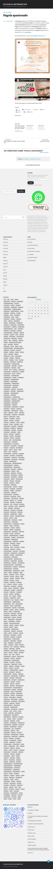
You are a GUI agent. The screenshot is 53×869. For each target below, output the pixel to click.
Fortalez (10, 508)
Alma (11, 315)
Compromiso (7, 383)
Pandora (22, 646)
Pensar (14, 656)
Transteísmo (16, 769)
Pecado (17, 654)
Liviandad (19, 592)
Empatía (6, 461)
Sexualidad (7, 732)
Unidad (6, 777)
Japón (10, 572)
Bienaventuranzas (18, 348)
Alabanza (6, 313)
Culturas (6, 422)
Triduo (11, 773)
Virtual (17, 789)
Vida (20, 787)
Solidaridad (13, 740)
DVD (10, 451)
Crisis (16, 412)
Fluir (16, 506)
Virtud (22, 789)
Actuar (12, 305)
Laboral (6, 578)
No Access (5, 239)
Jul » (32, 318)
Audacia (22, 334)
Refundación (19, 695)
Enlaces (5, 282)
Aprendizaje (21, 326)
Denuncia (14, 426)
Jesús (21, 572)
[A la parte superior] (48, 861)
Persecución (7, 660)
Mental (12, 609)
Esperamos (6, 484)
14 (32, 310)
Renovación (7, 701)
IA (10, 545)
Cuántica (12, 422)
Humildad (12, 543)
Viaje (16, 787)
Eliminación (7, 459)
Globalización (7, 523)
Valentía (19, 781)
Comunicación (7, 385)
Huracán (6, 545)
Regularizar (12, 697)
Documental (19, 447)
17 (41, 310)
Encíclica (13, 469)
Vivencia (6, 791)
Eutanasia (18, 490)
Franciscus (13, 512)
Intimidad (15, 568)
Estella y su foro (31, 842)
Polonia (11, 668)
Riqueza (6, 711)
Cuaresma (12, 418)
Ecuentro (12, 455)
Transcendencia (8, 763)
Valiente (6, 783)
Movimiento (12, 621)
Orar (5, 642)
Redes (12, 691)
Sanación (6, 720)
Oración (19, 640)
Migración (6, 613)
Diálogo (6, 447)
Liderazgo (15, 588)
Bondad (6, 352)
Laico (22, 578)
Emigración (14, 459)
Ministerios (14, 615)
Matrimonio (18, 605)
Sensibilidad (13, 726)
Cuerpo (6, 420)
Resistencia (21, 701)
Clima (13, 373)
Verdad (11, 787)
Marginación (19, 603)
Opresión (6, 640)
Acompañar (20, 301)
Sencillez (21, 724)
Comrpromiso (15, 383)
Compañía (6, 381)
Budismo (12, 352)
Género (18, 527)
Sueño (5, 746)
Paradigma (12, 648)
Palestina (6, 646)
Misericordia (7, 617)
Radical (18, 683)
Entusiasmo (14, 475)
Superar (22, 746)
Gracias (6, 525)
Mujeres (6, 623)
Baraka (6, 342)
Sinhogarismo (14, 734)
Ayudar (20, 338)
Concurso (6, 391)
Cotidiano (6, 408)
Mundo (11, 625)
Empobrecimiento (17, 463)
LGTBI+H (15, 584)
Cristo (5, 416)
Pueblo (18, 681)
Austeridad (12, 336)
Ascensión (12, 330)
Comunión (14, 387)
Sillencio (19, 732)
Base (5, 344)
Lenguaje (6, 582)
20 (29, 313)
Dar (21, 424)
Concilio (13, 389)
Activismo (6, 305)
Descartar (6, 432)
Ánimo (10, 798)
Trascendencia (7, 771)
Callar (22, 352)
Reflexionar (18, 691)
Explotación (15, 498)
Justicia (22, 574)
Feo (11, 504)
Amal (13, 317)
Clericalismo (7, 373)
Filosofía (11, 506)
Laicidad (17, 578)
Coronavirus (7, 406)
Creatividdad (15, 410)
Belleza (16, 344)
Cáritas (6, 424)
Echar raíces (30, 852)
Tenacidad (21, 750)
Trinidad (16, 773)
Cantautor (7, 356)
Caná (12, 356)
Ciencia (6, 369)
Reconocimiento (17, 687)
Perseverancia (15, 660)
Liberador (13, 586)
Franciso (20, 512)
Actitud (17, 303)
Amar (17, 317)
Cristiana (21, 412)
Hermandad (17, 529)
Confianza (6, 393)
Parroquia (6, 650)
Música (11, 627)
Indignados (21, 553)
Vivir (11, 791)
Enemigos (20, 469)
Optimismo (13, 640)
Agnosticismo (7, 309)
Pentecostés (20, 656)
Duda (20, 449)
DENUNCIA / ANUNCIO (34, 251)
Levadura (19, 582)
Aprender (14, 326)
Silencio (13, 732)
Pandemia (16, 646)
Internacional (7, 566)
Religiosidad (14, 699)
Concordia (20, 389)
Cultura (17, 420)
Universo (6, 779)
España (17, 482)
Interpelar (21, 566)
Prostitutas (7, 679)
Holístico (17, 533)
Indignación (14, 553)
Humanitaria (14, 539)
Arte (15, 328)
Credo (21, 410)
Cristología (12, 416)
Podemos (17, 666)
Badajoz (21, 340)
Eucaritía (6, 490)
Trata (23, 771)
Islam (22, 570)
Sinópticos (14, 736)
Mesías (5, 611)
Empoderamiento (8, 465)
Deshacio (11, 434)
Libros (10, 588)
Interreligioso (8, 568)
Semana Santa (7, 724)
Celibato (20, 365)
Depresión (20, 426)
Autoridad (14, 338)
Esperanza (13, 484)
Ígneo (19, 798)
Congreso (13, 395)
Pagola (4, 257)
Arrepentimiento (8, 328)
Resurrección (14, 707)
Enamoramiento (8, 467)
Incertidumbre (7, 551)
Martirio (6, 605)
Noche (10, 633)
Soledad (6, 740)
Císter (11, 424)
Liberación (6, 586)
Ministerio (6, 615)
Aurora (6, 336)
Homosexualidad (14, 535)
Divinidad (20, 445)
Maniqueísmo (7, 603)
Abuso (16, 299)
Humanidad (7, 539)
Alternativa (7, 317)
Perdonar (6, 658)
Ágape (5, 798)
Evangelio (13, 492)
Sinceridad (6, 734)
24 (41, 313)
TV (4, 288)
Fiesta (5, 506)
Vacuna (13, 781)
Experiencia (7, 498)
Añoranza (14, 340)
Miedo (10, 611)
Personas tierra (31, 829)
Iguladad (12, 549)
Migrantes (13, 613)
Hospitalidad (20, 537)
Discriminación (8, 443)
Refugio (13, 695)
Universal (11, 777)
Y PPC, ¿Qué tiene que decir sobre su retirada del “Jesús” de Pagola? (20, 127)
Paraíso (18, 648)
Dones (15, 449)
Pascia (5, 652)
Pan (11, 646)
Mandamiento (7, 601)
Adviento (20, 307)
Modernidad (11, 619)
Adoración (6, 307)
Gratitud (16, 525)
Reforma (13, 693)
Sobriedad (21, 736)
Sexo (18, 730)
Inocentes (6, 560)
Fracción (13, 510)
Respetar (12, 703)
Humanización (7, 541)
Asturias (6, 334)
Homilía (6, 535)
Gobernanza (16, 523)
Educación (14, 457)
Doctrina (12, 447)
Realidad (12, 685)
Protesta (14, 679)
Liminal (22, 588)
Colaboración (15, 375)
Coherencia (7, 375)
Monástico (18, 619)
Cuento (18, 418)
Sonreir (20, 740)
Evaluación (7, 492)
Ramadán (6, 685)
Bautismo (10, 344)
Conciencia (7, 389)
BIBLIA (30, 242)
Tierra (5, 759)
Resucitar (6, 707)
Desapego (19, 428)
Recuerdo (20, 689)
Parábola (22, 650)
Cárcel (22, 422)
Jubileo (6, 574)
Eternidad (12, 488)
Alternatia (17, 315)
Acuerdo (18, 305)
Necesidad (19, 631)
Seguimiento (21, 722)
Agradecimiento (15, 311)
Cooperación (7, 404)
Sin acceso (5, 260)
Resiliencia (14, 701)
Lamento (6, 580)
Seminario (14, 724)
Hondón (22, 535)
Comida (14, 377)
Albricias (12, 313)
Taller (5, 750)
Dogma (5, 449)
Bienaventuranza (8, 348)
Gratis (11, 525)
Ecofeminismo (7, 453)
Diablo (11, 436)
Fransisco (6, 514)
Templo (16, 750)
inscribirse (22, 32)
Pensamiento (7, 656)
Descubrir (13, 432)
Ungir (22, 775)
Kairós (17, 576)
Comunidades (7, 387)
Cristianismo (7, 414)
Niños (5, 633)
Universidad (19, 777)
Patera (5, 654)
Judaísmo (11, 574)
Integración (7, 562)
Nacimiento (7, 629)
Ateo (17, 334)
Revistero (5, 279)
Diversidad (13, 445)
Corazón (14, 404)
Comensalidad (7, 377)
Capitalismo (18, 356)
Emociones (21, 459)
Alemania (6, 315)
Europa (12, 490)
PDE (13, 654)
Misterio (19, 617)
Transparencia (7, 769)
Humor (18, 543)
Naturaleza (7, 631)
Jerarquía (15, 572)
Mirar (20, 615)
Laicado (12, 578)
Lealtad (12, 580)
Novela (21, 633)
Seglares (6, 722)
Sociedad (11, 738)
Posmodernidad (14, 670)
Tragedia (18, 761)
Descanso (20, 430)
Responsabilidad (8, 705)
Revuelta (21, 709)
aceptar (30, 182)
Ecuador (6, 455)
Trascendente (16, 771)
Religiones (6, 699)
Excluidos (6, 496)
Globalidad (15, 521)
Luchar (6, 594)
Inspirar (20, 560)
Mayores (14, 607)
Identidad (6, 547)
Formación (21, 506)
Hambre (11, 529)
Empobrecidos (7, 463)
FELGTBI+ (20, 500)
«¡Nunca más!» (41, 125)
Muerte (18, 621)
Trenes (5, 773)
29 (35, 316)
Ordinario (10, 642)
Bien (21, 346)
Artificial (20, 328)
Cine (10, 369)
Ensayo (13, 471)
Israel (5, 572)
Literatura (19, 590)
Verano (6, 787)
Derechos (6, 428)
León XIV (9, 584)
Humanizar (15, 541)
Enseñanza (6, 473)
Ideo (12, 547)
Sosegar (19, 742)
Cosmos (22, 406)
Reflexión (6, 693)
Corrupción (15, 406)
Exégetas (6, 500)
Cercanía (13, 367)
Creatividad (7, 410)
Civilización (7, 371)
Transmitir (17, 767)
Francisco (6, 512)
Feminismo (19, 502)
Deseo (19, 432)
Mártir (16, 625)
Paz (10, 654)
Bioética (19, 350)
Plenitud (18, 662)
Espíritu (15, 486)
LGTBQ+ (20, 584)
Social (5, 738)
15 (35, 310)
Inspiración (14, 560)
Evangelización (8, 494)
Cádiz (18, 422)
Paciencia (11, 644)
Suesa (22, 744)
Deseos (5, 434)
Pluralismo (14, 664)
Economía (21, 453)
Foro (5, 508)
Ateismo (12, 334)
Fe (15, 500)
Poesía (5, 668)
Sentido (20, 726)
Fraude (20, 514)
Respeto (18, 703)
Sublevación (16, 744)
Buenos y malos (31, 836)
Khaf (22, 576)
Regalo (6, 697)
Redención (6, 691)
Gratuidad (6, 527)
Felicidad (6, 502)
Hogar (11, 533)
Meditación (21, 607)
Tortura (18, 759)
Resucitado (17, 705)
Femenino (12, 502)
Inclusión (22, 551)
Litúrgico (12, 592)
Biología (13, 350)
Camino (16, 354)
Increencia (6, 553)
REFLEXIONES (32, 260)
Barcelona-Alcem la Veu (15, 342)
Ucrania (12, 775)
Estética (6, 488)
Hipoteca (21, 531)
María (11, 605)
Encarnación (17, 467)
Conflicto (6, 395)
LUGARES (31, 254)
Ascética (19, 330)
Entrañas (13, 473)
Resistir (6, 703)
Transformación (8, 765)
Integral (14, 562)
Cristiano (14, 414)
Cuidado (11, 420)
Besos (12, 346)
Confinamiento (14, 393)
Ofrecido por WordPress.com (10, 866)
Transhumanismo (8, 767)
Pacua (16, 644)
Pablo (5, 644)
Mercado (22, 609)
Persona (6, 662)
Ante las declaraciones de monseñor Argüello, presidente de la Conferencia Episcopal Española (38, 849)
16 (38, 310)
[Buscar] (23, 217)
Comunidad (15, 385)
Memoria (6, 609)
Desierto (17, 434)
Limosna (13, 590)
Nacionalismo (14, 629)
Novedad (15, 633)
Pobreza (11, 666)
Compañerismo (14, 379)
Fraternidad (14, 514)
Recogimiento (19, 685)
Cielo (19, 367)
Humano (22, 541)
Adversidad (14, 307)
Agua (22, 311)
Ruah (19, 711)
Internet (15, 566)
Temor (10, 750)
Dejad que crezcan (32, 833)
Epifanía (21, 475)
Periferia (18, 658)
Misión (14, 617)
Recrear (14, 689)
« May (28, 318)
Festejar (16, 504)
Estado (20, 486)
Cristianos (21, 414)
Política (17, 668)
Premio (21, 670)
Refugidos (6, 695)
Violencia (11, 789)
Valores (19, 783)
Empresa (16, 465)
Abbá (12, 299)
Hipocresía (15, 531)
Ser (13, 728)
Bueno (17, 352)
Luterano (17, 594)
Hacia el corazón (31, 826)
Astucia (22, 332)
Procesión (11, 672)
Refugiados (19, 693)
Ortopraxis (18, 642)
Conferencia (20, 391)
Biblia (16, 346)
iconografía (16, 545)
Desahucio (13, 428)
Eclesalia (14, 451)
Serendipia (17, 728)
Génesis (6, 529)
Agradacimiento (17, 309)
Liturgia (6, 592)
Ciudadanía (21, 369)
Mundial (6, 625)
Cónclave (16, 424)
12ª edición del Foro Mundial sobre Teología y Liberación (38, 817)
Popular (6, 670)
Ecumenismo (19, 455)
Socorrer (17, 738)
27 (29, 316)
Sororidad (12, 742)
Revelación (7, 709)
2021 (8, 299)
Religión (21, 699)
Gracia (22, 523)
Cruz (18, 416)
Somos (4, 269)
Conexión (13, 391)
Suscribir (5, 272)
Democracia (7, 426)
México (22, 625)
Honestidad (7, 537)
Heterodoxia (7, 531)
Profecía (18, 672)
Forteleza (6, 510)
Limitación (6, 590)
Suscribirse (21, 191)
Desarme (14, 430)
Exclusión (13, 496)
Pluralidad (7, 664)
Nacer (16, 627)
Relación (19, 697)
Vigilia (5, 789)
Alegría (18, 313)
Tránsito (6, 775)
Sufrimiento (12, 746)
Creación (19, 408)
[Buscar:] (14, 217)
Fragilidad (19, 510)
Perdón (12, 658)
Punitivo (6, 683)
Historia (6, 533)
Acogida (13, 301)
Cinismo (15, 369)
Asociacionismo (8, 332)
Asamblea (6, 330)
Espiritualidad (7, 486)
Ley (5, 584)
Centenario (7, 367)
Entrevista (6, 475)
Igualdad (6, 549)
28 (32, 316)
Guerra (12, 527)
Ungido (18, 775)
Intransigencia (8, 570)
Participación (14, 650)
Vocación (16, 791)
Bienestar (6, 350)
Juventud (6, 576)
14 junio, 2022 (9, 21)
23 (38, 313)
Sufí (17, 746)
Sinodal (22, 734)
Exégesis (21, 498)
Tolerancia (12, 759)
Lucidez (11, 594)
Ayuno (5, 340)
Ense (18, 471)
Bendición (6, 346)
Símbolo (12, 748)
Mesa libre (30, 813)
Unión (11, 779)
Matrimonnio (7, 607)
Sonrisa (6, 742)
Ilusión (18, 549)
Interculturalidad (9, 564)
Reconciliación (8, 687)
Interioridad (18, 564)
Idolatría (17, 547)
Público (12, 683)
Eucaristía (19, 488)
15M (5, 299)
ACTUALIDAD (32, 239)
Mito (5, 619)
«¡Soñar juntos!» (29, 125)
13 (29, 310)
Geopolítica (7, 521)
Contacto (5, 285)
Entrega (19, 473)
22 (35, 313)
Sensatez (6, 726)
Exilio (19, 496)
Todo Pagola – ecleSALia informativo (32, 159)
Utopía (16, 779)
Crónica (6, 418)
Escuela (6, 482)
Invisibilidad (16, 570)
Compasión (6, 379)
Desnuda (6, 436)
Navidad (13, 631)
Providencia (21, 679)
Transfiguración (18, 763)
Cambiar (11, 354)
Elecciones (21, 457)
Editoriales (7, 457)
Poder (22, 666)
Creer (5, 412)
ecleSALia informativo (15, 4)
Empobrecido (13, 461)
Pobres (6, 666)
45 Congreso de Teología (33, 810)
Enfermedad (7, 471)
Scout (18, 720)
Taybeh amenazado (32, 845)
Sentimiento (7, 728)
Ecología (15, 453)
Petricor (12, 662)
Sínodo (18, 748)
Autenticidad (20, 336)
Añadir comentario (44, 152)
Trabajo (6, 761)
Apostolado (7, 326)
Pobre (20, 664)
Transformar (17, 765)
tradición (12, 761)
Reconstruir (7, 689)
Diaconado (17, 436)
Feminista (6, 504)
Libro (5, 588)
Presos (5, 672)
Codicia (18, 373)
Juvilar (12, 576)
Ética (14, 798)
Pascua (10, 652)
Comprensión (13, 381)
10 (41, 307)
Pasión (15, 652)
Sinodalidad (7, 736)
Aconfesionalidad (8, 303)
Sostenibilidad (8, 744)
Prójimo (13, 681)
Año (10, 340)
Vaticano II (13, 785)
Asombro (16, 332)
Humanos (6, 543)
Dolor (10, 449)
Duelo (5, 451)
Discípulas (16, 443)
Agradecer (6, 311)
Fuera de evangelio (32, 839)
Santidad (12, 720)
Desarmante (7, 430)
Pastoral (21, 652)
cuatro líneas (7, 12)
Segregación (13, 722)
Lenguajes (12, 582)
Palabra (22, 644)
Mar (13, 603)
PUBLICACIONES (33, 257)
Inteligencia (21, 562)
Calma (5, 354)
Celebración (7, 365)
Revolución (14, 709)
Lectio (17, 580)
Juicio (17, 574)
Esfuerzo (12, 482)
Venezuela (19, 785)
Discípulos (6, 445)
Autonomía (7, 338)
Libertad (20, 586)
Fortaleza (16, 508)
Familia (12, 500)
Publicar (5, 275)
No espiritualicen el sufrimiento (34, 820)
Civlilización (15, 371)
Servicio (13, 730)
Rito (11, 711)
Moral (5, 621)
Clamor (22, 371)
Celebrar (14, 365)
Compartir (20, 377)
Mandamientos (16, 601)
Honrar (13, 537)
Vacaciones (7, 781)
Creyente (11, 412)
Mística (6, 627)
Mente (16, 609)
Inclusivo (15, 551)
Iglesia (4, 291)
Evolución (16, 494)
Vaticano (6, 785)
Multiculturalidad (14, 623)
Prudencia (6, 681)
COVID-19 (13, 408)
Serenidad (6, 730)
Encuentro (7, 469)
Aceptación (7, 301)
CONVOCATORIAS (33, 245)
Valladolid (13, 783)
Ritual (15, 711)
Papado (6, 648)
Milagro (20, 613)
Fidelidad (22, 504)
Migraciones (17, 611)
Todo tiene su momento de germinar (35, 823)
